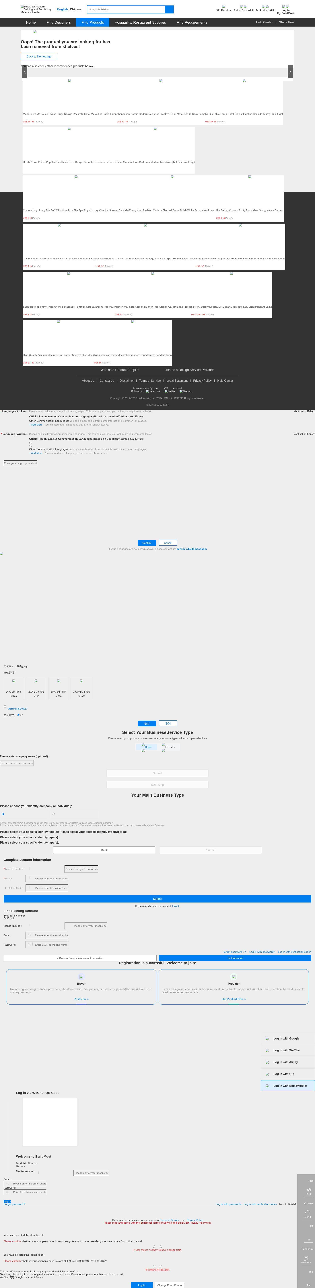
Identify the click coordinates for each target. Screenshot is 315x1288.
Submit (157, 773)
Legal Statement (177, 380)
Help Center (264, 22)
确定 (146, 723)
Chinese (75, 9)
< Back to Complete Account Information (80, 958)
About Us (88, 380)
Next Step (157, 784)
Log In (7, 1201)
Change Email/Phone (169, 1285)
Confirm (146, 542)
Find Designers (58, 22)
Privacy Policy (202, 380)
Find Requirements (192, 22)
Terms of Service (150, 380)
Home (31, 22)
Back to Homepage (39, 56)
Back (104, 850)
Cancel (168, 542)
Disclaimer (127, 380)
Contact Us (107, 380)
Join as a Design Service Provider (189, 370)
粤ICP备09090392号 (157, 404)
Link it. (176, 906)
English (62, 9)
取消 (168, 723)
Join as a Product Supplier (120, 370)
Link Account (235, 958)
